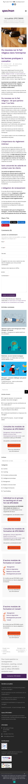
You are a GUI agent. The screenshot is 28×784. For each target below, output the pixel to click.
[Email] (15, 4)
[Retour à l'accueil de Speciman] (24, 774)
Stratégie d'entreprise (13, 65)
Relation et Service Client (9, 434)
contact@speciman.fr (20, 1)
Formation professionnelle (10, 475)
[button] (26, 11)
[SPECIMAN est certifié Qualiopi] (6, 761)
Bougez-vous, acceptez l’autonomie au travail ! (5, 650)
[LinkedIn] (13, 4)
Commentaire (5, 275)
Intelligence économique (9, 478)
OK (14, 781)
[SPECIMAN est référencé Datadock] (4, 749)
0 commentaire (6, 67)
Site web (3, 253)
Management (6, 432)
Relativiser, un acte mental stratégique (12, 356)
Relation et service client (13, 571)
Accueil (5, 21)
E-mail (3, 247)
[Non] (26, 779)
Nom (3, 241)
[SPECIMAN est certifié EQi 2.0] (6, 767)
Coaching (5, 65)
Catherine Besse (18, 64)
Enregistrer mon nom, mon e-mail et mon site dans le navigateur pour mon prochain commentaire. (13, 262)
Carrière (5, 469)
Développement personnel (10, 436)
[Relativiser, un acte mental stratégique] (14, 345)
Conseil (19, 436)
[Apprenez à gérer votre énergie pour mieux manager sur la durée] (14, 318)
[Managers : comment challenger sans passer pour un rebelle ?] (14, 369)
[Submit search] (25, 389)
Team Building (7, 491)
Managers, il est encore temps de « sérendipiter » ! (19, 649)
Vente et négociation (16, 432)
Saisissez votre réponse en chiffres (10, 268)
